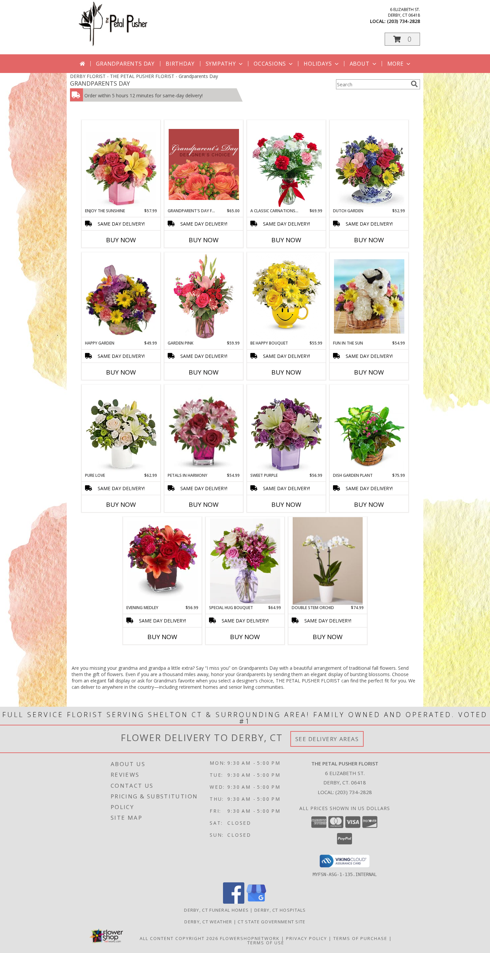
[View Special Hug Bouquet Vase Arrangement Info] (245, 561)
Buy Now (121, 240)
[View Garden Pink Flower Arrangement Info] (204, 296)
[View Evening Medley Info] (162, 561)
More (395, 63)
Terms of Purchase (360, 938)
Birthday (180, 63)
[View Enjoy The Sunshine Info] (121, 164)
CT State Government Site (271, 922)
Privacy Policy (306, 938)
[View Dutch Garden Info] (369, 164)
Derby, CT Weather (208, 922)
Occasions (270, 63)
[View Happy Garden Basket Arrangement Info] (121, 296)
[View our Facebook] (233, 902)
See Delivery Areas (327, 739)
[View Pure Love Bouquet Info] (121, 429)
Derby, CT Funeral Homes (216, 910)
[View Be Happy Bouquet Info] (286, 297)
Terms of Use (265, 943)
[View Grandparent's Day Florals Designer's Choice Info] (204, 164)
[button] (402, 39)
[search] (414, 84)
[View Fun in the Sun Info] (369, 296)
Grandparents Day (125, 63)
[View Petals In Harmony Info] (204, 429)
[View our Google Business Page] (256, 902)
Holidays (318, 63)
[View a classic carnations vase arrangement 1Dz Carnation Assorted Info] (286, 164)
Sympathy (221, 63)
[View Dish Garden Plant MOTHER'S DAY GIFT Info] (369, 429)
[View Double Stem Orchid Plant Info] (328, 561)
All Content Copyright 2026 (179, 938)
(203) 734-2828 (403, 21)
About (360, 63)
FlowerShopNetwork (250, 938)
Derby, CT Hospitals (280, 910)
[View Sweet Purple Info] (286, 429)
